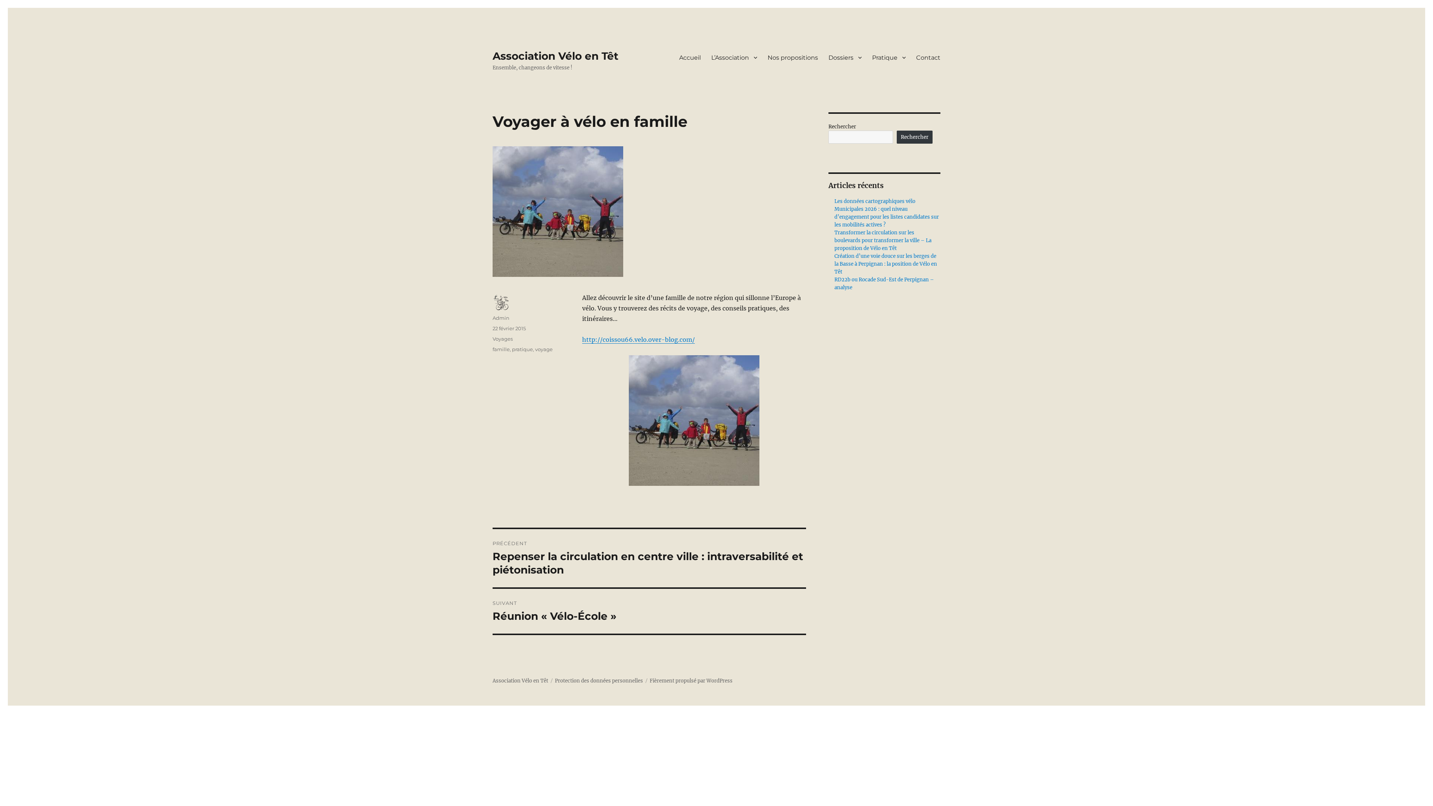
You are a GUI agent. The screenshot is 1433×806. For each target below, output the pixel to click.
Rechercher (842, 127)
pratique (522, 349)
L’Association (730, 57)
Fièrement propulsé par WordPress (691, 681)
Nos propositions (793, 57)
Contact (928, 57)
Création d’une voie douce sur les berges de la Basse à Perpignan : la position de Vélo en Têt (885, 264)
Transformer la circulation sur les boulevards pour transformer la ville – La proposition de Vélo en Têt (882, 240)
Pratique (884, 57)
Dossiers (840, 57)
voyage (544, 349)
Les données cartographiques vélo (874, 201)
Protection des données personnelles (599, 681)
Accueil (690, 57)
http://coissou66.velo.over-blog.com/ (638, 339)
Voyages (503, 339)
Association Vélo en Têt (555, 56)
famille (501, 349)
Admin (501, 318)
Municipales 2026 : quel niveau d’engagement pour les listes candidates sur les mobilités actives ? (886, 217)
